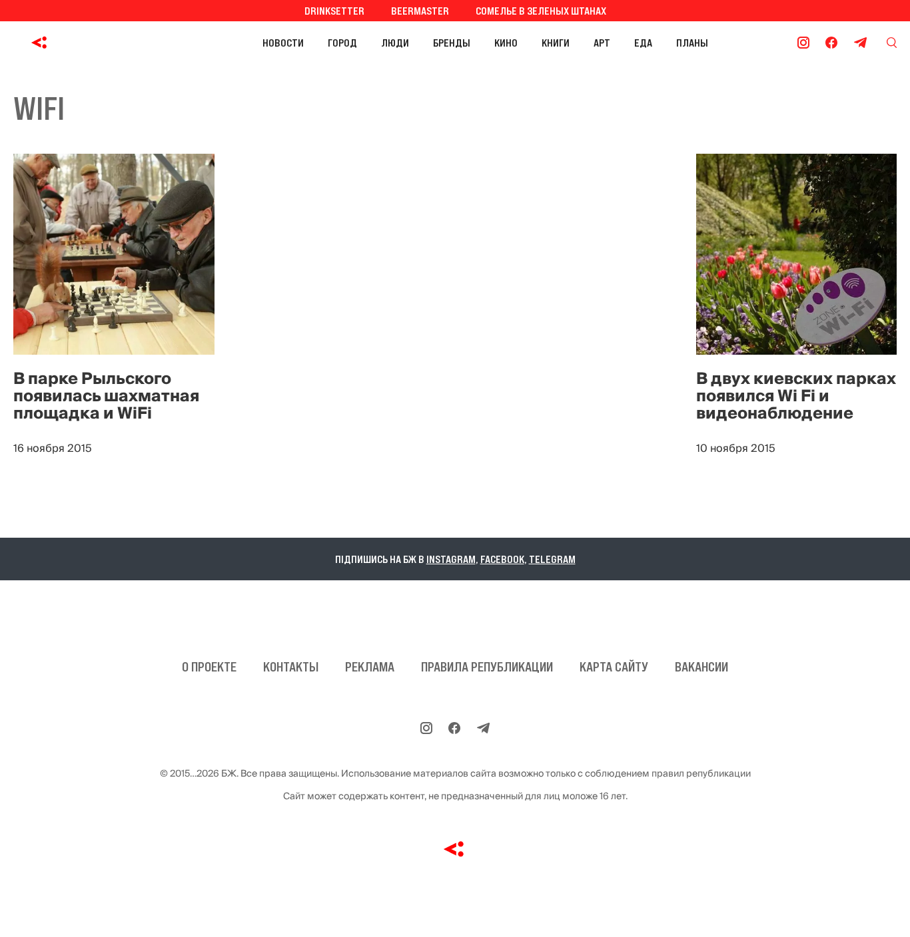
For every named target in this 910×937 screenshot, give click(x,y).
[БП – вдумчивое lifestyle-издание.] (99, 43)
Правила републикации (487, 666)
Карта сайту (614, 666)
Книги (556, 43)
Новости (283, 43)
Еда (643, 43)
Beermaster (420, 11)
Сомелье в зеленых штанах (541, 11)
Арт (602, 43)
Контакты (290, 666)
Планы (692, 43)
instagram (451, 559)
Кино (506, 43)
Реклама (369, 666)
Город (342, 43)
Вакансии (701, 666)
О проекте (209, 666)
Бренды (451, 43)
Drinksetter (334, 11)
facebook (502, 559)
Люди (395, 43)
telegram (552, 559)
